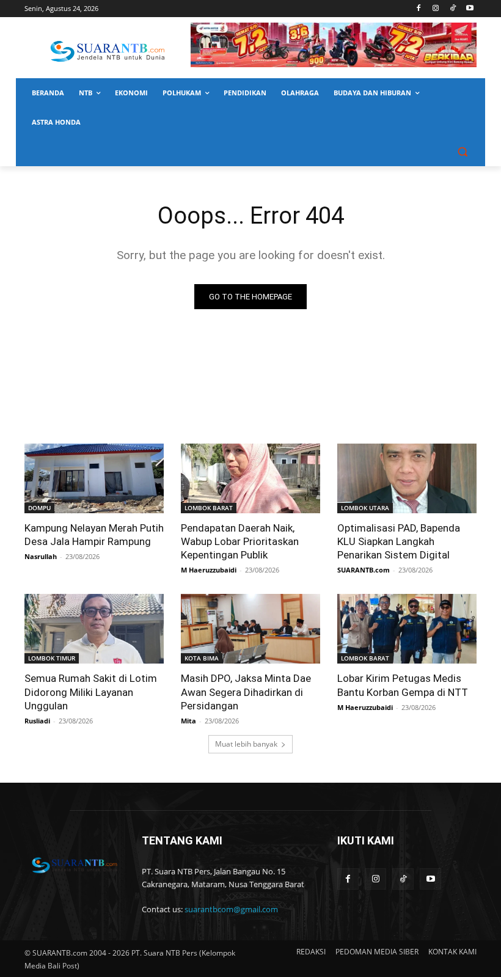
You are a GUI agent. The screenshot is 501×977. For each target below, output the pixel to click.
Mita (188, 720)
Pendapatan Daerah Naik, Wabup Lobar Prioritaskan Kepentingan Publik (240, 541)
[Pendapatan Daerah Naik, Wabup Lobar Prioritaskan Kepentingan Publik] (250, 478)
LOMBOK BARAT (209, 507)
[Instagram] (436, 9)
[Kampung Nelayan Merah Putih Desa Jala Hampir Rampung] (94, 478)
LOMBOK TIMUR (51, 658)
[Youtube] (470, 9)
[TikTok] (452, 9)
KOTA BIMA (202, 658)
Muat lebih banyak (246, 744)
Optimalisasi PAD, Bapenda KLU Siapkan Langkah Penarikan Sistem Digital (398, 541)
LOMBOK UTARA (365, 507)
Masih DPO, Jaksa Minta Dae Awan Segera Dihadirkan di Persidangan (246, 691)
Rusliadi (37, 720)
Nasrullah (40, 556)
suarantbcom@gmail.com (231, 909)
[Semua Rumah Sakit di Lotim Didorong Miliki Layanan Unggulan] (94, 629)
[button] (462, 151)
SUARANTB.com (363, 569)
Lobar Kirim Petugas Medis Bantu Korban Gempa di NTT (402, 685)
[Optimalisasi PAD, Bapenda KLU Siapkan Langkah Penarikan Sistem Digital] (407, 478)
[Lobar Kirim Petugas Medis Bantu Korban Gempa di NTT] (407, 629)
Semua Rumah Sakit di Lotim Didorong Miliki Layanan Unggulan (90, 691)
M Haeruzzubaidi (208, 569)
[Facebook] (419, 9)
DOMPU (39, 507)
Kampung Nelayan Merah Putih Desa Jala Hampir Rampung (94, 534)
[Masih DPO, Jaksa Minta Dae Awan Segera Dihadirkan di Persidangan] (250, 629)
